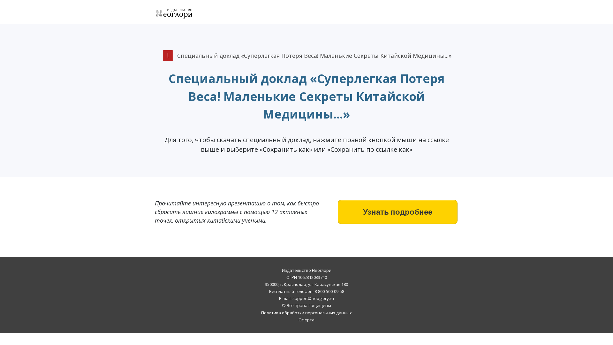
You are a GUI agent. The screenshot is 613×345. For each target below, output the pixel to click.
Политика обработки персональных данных (306, 313)
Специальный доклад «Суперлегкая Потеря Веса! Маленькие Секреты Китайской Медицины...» (307, 96)
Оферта (306, 320)
